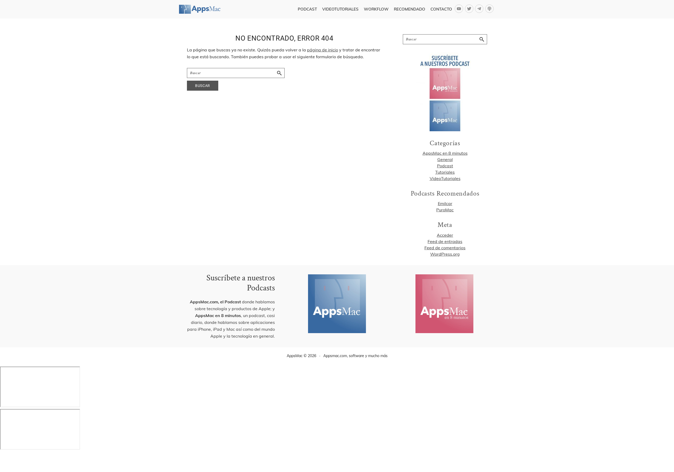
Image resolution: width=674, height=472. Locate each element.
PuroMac (445, 209)
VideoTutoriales (445, 178)
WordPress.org (445, 254)
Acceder (445, 235)
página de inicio (322, 49)
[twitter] (470, 8)
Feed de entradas (445, 241)
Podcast (445, 165)
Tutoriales (445, 172)
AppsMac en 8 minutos (445, 153)
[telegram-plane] (480, 8)
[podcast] (490, 8)
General (445, 159)
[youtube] (460, 8)
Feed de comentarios (444, 247)
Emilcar (445, 203)
